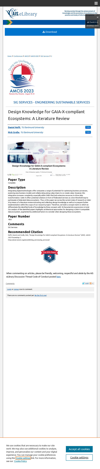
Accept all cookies (79, 449)
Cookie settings (23, 458)
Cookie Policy (20, 461)
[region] (50, 453)
